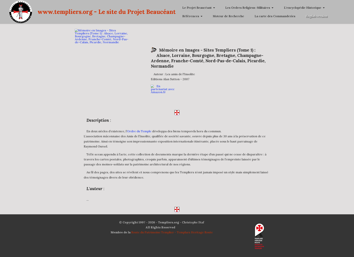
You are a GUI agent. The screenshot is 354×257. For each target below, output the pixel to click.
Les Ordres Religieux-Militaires (247, 7)
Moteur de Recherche (228, 16)
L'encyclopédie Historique (302, 7)
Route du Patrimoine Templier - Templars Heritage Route (172, 232)
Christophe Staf (193, 222)
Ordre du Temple (139, 131)
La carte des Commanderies (275, 16)
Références (190, 16)
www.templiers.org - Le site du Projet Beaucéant (107, 12)
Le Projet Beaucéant (197, 7)
